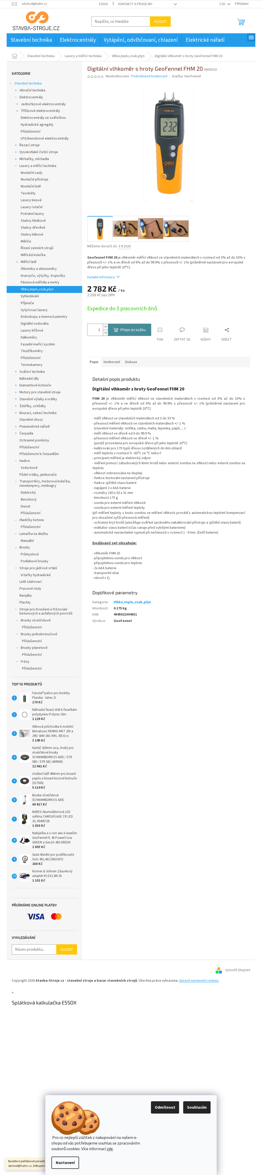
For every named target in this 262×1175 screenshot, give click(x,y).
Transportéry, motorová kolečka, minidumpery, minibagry (45, 483)
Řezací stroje (29, 145)
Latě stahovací (30, 581)
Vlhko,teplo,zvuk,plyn (37, 289)
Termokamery (31, 364)
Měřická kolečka (33, 255)
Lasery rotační (31, 207)
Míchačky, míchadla (34, 159)
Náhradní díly (29, 378)
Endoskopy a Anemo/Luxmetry (44, 316)
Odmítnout (165, 1107)
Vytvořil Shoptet (237, 970)
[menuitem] (31, 40)
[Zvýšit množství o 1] (105, 327)
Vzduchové (29, 467)
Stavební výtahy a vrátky (38, 399)
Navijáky (25, 595)
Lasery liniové (31, 200)
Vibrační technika (32, 90)
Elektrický (28, 492)
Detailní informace (101, 277)
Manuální (27, 540)
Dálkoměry (29, 337)
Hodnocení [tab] (112, 362)
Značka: (186, 76)
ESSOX (103, 4)
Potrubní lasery (32, 213)
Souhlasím (197, 1107)
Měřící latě (29, 261)
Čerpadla (26, 433)
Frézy (25, 661)
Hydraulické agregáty (37, 124)
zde (110, 1149)
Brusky (24, 547)
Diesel (25, 506)
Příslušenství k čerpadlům (39, 454)
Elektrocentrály (31, 97)
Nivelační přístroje (34, 179)
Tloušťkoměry (32, 351)
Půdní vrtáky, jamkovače (38, 474)
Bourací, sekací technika (38, 413)
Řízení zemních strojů (37, 248)
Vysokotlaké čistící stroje (38, 152)
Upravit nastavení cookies (199, 980)
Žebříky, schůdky (32, 406)
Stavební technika (28, 83)
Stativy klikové (32, 234)
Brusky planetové (34, 647)
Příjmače (27, 303)
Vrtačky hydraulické (36, 575)
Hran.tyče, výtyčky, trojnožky (43, 275)
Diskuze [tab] (131, 362)
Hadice (24, 460)
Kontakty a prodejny (135, 4)
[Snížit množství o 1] (105, 333)
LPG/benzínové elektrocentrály (45, 138)
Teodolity (28, 193)
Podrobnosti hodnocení (149, 76)
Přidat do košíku (133, 329)
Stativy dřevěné (33, 227)
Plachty (25, 602)
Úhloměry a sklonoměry (39, 268)
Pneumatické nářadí (34, 426)
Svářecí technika (32, 371)
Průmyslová (30, 554)
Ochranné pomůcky (34, 440)
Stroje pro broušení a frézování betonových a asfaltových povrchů (45, 611)
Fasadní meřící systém (38, 344)
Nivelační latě (31, 186)
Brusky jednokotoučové (39, 634)
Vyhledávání (30, 296)
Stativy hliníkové (33, 220)
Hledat (160, 21)
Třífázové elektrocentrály (40, 110)
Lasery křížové (32, 330)
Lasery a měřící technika (37, 165)
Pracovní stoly (30, 588)
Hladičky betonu (31, 520)
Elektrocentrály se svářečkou (43, 117)
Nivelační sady (31, 172)
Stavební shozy (31, 419)
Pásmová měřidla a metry (40, 282)
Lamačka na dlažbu (33, 533)
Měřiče (26, 241)
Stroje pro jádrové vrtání (38, 568)
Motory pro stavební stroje (40, 392)
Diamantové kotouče (35, 385)
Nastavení (65, 1163)
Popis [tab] (94, 362)
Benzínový (29, 499)
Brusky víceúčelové (36, 620)
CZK (222, 4)
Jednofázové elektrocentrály (43, 104)
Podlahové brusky (34, 561)
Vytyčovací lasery (34, 310)
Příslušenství (30, 131)
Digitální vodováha (35, 323)
